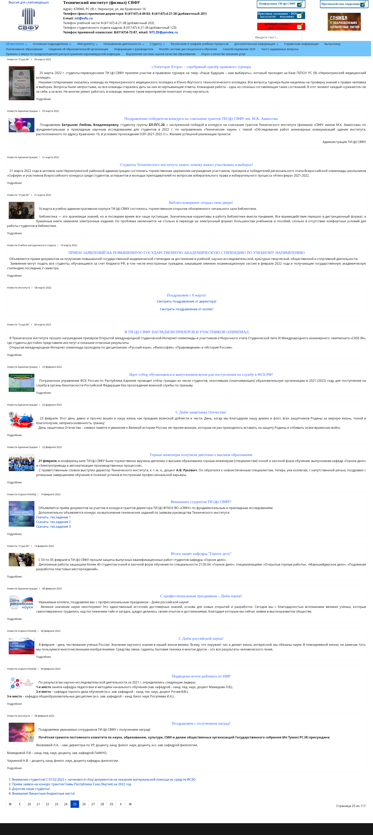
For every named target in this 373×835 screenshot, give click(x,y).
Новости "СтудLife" (18, 59)
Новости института (18, 287)
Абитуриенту (85, 44)
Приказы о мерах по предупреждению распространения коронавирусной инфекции (63, 54)
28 (102, 804)
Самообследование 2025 (239, 49)
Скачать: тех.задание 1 (53, 517)
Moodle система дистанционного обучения (188, 49)
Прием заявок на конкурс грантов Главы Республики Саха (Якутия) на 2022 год (71, 784)
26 (84, 804)
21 (38, 804)
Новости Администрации (22, 111)
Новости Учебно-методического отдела (31, 245)
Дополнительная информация (254, 44)
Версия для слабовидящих (29, 2)
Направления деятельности (122, 44)
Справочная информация (301, 44)
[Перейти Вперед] (120, 804)
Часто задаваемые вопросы (280, 49)
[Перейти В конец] (130, 804)
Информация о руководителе (133, 49)
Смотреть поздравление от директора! (186, 301)
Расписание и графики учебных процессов (199, 44)
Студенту (156, 44)
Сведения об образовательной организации (78, 49)
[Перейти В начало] (10, 804)
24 (65, 804)
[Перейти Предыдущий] (19, 804)
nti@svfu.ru (84, 18)
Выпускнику (332, 44)
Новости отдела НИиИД (21, 494)
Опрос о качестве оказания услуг (223, 54)
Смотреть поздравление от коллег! (186, 309)
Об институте (15, 44)
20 (29, 804)
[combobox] (277, 37)
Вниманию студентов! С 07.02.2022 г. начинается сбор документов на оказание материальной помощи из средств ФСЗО (104, 779)
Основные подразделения (50, 44)
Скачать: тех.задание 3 (53, 526)
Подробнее (43, 99)
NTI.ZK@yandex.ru (163, 32)
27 (93, 804)
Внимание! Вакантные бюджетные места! (43, 793)
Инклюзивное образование (24, 49)
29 (111, 804)
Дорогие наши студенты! (31, 789)
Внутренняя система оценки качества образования (160, 54)
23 (56, 804)
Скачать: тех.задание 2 (53, 522)
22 (47, 804)
